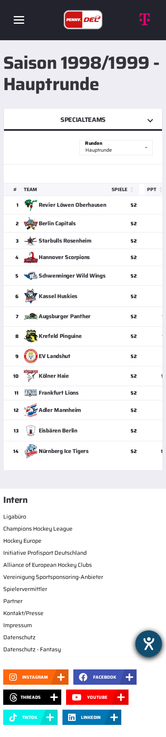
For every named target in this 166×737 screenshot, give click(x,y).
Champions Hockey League (38, 528)
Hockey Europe (22, 540)
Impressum (17, 625)
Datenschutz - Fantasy (32, 649)
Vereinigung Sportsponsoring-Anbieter (53, 576)
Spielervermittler (25, 589)
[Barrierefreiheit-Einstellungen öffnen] (148, 643)
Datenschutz (19, 637)
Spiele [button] (119, 189)
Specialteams (83, 120)
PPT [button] (151, 189)
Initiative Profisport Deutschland (45, 552)
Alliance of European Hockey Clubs (47, 564)
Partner (13, 601)
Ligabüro (14, 516)
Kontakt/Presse (23, 613)
